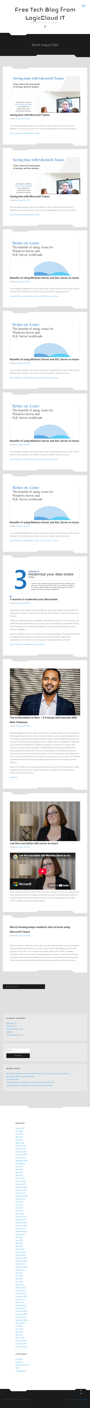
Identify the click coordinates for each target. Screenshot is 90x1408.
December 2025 (21, 1152)
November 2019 (21, 1347)
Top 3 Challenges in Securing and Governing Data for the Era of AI (30, 1082)
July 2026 (18, 1131)
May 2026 (19, 1137)
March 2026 (19, 1143)
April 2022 (19, 1282)
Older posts (12, 986)
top (81, 1393)
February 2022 (20, 1288)
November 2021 (21, 1296)
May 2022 (19, 1279)
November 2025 (21, 1155)
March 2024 (19, 1214)
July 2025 (18, 1166)
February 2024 (20, 1217)
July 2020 (18, 1326)
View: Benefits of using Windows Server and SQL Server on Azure (34, 296)
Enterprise (10, 1026)
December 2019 (21, 1344)
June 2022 (19, 1276)
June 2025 (19, 1169)
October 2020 (20, 1317)
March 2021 (19, 1302)
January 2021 (20, 1308)
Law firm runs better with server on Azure (34, 843)
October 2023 (20, 1229)
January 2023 (20, 1255)
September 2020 (21, 1320)
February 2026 (20, 1146)
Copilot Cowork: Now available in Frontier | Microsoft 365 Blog (29, 1085)
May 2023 (19, 1243)
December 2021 (21, 1293)
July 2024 (18, 1202)
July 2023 (18, 1237)
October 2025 (20, 1158)
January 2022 (20, 1291)
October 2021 (20, 1299)
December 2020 (21, 1311)
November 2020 (21, 1314)
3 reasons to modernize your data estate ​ (34, 599)
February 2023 (20, 1252)
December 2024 (21, 1187)
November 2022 (21, 1261)
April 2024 (19, 1211)
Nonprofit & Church (13, 1029)
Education (10, 1023)
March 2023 (19, 1249)
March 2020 (19, 1338)
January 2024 (20, 1220)
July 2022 (18, 1273)
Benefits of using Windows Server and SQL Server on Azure (44, 277)
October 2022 (20, 1264)
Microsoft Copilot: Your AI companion (20, 1076)
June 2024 (19, 1205)
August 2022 (20, 1270)
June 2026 (19, 1134)
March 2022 (19, 1285)
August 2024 (20, 1199)
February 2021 (20, 1305)
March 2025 (19, 1178)
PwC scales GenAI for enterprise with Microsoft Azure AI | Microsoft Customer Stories (37, 1073)
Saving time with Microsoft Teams (30, 115)
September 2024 (21, 1196)
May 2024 (19, 1208)
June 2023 (19, 1240)
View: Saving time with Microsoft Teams (25, 133)
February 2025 (20, 1181)
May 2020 (19, 1332)
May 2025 (19, 1172)
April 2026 (19, 1140)
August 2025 (20, 1164)
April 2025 (19, 1175)
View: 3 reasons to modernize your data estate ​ (27, 644)
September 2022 (21, 1267)
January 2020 (20, 1341)
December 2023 (21, 1223)
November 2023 (21, 1226)
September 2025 (21, 1161)
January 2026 (20, 1149)
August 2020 (20, 1323)
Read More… (14, 777)
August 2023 (20, 1234)
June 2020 (19, 1329)
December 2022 (21, 1258)
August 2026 (20, 1128)
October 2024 (20, 1193)
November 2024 (21, 1190)
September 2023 (21, 1231)
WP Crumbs (83, 1399)
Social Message (12, 1079)
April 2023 (19, 1246)
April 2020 (19, 1335)
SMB (8, 1032)
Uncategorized (11, 1035)
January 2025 (20, 1184)
